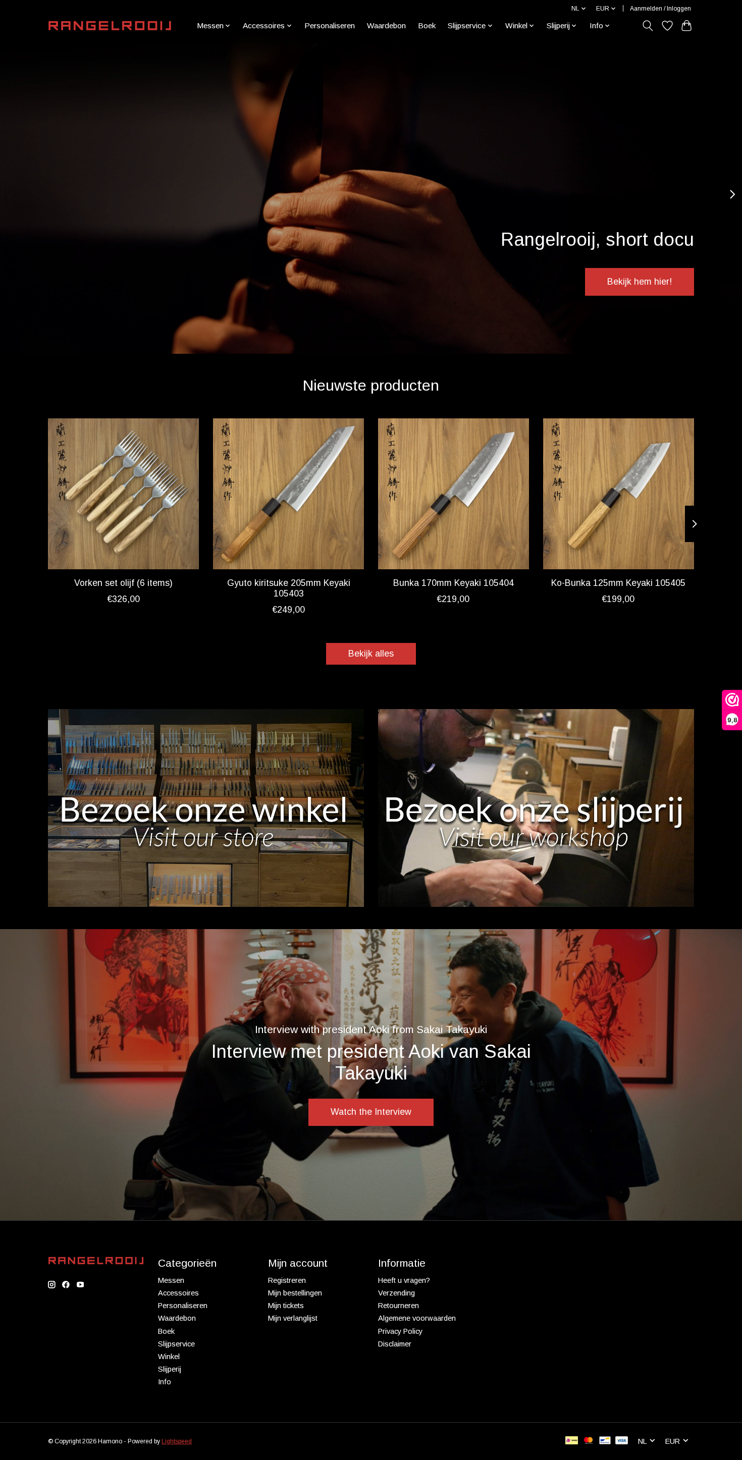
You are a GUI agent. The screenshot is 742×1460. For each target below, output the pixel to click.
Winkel (169, 1357)
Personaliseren (329, 25)
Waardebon (386, 25)
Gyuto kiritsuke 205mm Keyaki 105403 (288, 588)
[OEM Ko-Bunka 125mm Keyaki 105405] (618, 493)
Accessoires (178, 1293)
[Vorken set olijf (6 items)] (123, 493)
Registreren (287, 1280)
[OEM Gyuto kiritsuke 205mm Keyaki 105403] (288, 493)
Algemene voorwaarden (417, 1318)
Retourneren (398, 1306)
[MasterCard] (588, 1441)
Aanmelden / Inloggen (660, 8)
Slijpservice (176, 1344)
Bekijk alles (371, 653)
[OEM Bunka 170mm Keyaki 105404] (453, 493)
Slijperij (169, 1369)
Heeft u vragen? (404, 1280)
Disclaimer (394, 1344)
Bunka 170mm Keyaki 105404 (453, 583)
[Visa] (621, 1441)
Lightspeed (177, 1441)
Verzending (396, 1293)
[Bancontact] (605, 1441)
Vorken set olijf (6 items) (123, 583)
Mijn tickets (286, 1306)
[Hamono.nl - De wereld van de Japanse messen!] (110, 26)
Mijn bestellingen (295, 1293)
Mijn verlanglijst (292, 1318)
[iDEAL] (571, 1441)
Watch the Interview (371, 1112)
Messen (171, 1280)
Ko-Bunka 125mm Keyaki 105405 (618, 583)
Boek (427, 25)
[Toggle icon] (648, 26)
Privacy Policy (400, 1331)
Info (164, 1382)
